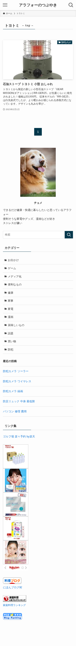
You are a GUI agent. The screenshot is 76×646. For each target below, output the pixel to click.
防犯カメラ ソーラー (15, 371)
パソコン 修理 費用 (15, 411)
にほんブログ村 (12, 587)
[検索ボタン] (71, 5)
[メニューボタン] (5, 5)
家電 (10, 308)
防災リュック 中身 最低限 (19, 401)
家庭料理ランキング (14, 605)
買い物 (12, 341)
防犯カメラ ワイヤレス (17, 381)
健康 (10, 292)
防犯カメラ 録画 (13, 391)
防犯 (10, 349)
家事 (10, 300)
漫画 (10, 316)
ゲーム (12, 268)
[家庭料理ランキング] (14, 600)
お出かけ (13, 260)
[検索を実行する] (69, 234)
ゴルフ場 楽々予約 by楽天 (19, 436)
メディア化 (15, 276)
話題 (10, 333)
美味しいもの (16, 325)
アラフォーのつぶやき (38, 5)
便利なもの (15, 284)
